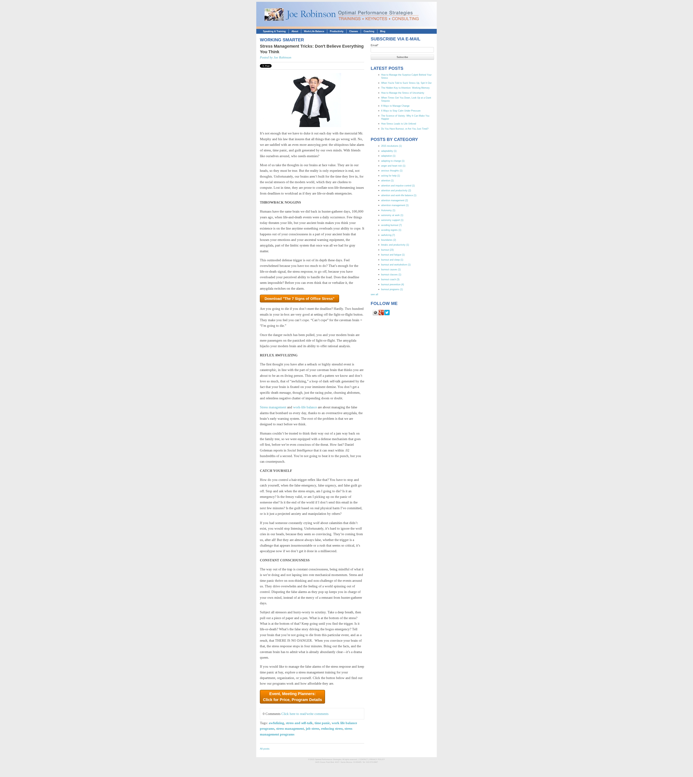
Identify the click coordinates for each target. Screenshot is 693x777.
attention (387, 180)
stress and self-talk (299, 723)
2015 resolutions (391, 146)
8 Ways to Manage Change (395, 105)
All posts (264, 748)
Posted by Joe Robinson (275, 57)
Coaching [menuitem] (369, 31)
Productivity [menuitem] (336, 31)
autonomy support (392, 220)
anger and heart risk (393, 165)
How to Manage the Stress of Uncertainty (402, 92)
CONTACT (363, 759)
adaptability (388, 151)
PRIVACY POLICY (377, 759)
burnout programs (392, 289)
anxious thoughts (391, 170)
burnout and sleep (392, 259)
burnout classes (391, 274)
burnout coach (390, 279)
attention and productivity (396, 190)
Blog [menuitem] (382, 31)
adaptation (388, 155)
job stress (312, 728)
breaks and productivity (395, 244)
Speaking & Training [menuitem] (274, 31)
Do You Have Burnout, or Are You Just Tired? (404, 128)
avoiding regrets (391, 230)
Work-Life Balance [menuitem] (314, 31)
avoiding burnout (391, 225)
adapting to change (392, 161)
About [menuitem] (294, 31)
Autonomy (388, 210)
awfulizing (276, 723)
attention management (394, 200)
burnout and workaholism (396, 264)
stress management (290, 728)
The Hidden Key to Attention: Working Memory (405, 87)
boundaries (388, 240)
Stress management (273, 407)
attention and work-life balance (398, 195)
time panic (322, 723)
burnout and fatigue (393, 254)
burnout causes (391, 269)
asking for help (390, 175)
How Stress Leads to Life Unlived (398, 123)
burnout (387, 249)
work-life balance (305, 407)
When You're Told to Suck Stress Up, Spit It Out (406, 83)
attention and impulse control (398, 185)
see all (374, 294)
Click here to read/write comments (304, 714)
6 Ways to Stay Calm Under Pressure (400, 110)
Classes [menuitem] (353, 31)
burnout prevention (392, 284)
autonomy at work (392, 215)
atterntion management (395, 205)
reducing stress (332, 728)
